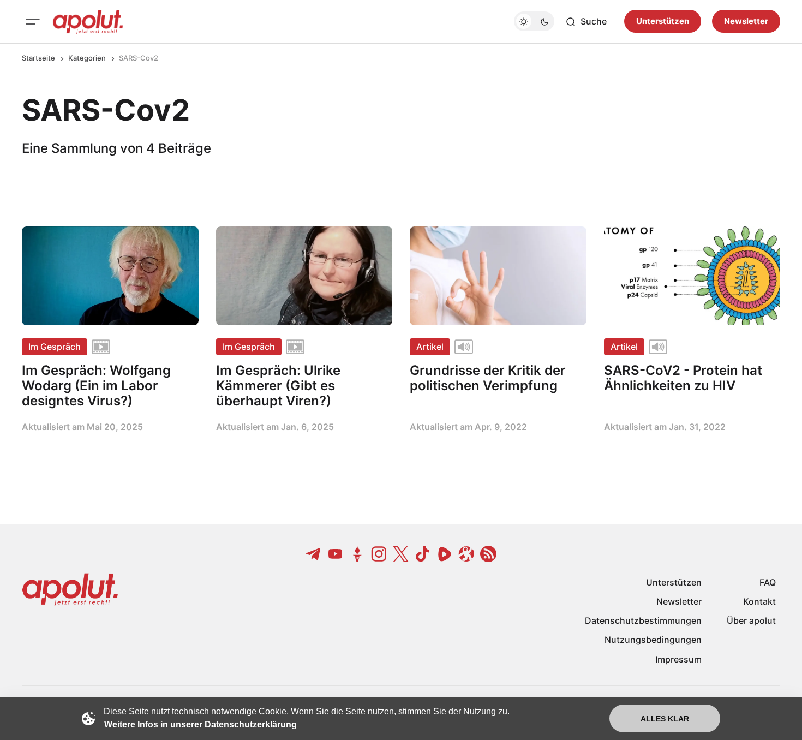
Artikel (430, 346)
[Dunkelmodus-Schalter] (534, 22)
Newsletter (746, 21)
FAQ (767, 582)
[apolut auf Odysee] (466, 554)
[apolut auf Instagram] (379, 554)
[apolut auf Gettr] (357, 554)
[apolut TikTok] (423, 554)
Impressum (678, 659)
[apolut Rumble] (444, 554)
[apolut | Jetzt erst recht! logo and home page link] (87, 21)
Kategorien (87, 57)
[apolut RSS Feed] (488, 554)
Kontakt (759, 601)
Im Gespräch (54, 346)
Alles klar (665, 718)
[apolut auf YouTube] (335, 554)
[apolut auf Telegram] (314, 554)
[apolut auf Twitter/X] (401, 554)
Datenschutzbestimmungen (643, 620)
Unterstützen (662, 21)
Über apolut (751, 620)
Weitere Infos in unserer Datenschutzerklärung (200, 724)
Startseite (38, 57)
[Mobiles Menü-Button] (33, 22)
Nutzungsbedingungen (653, 639)
